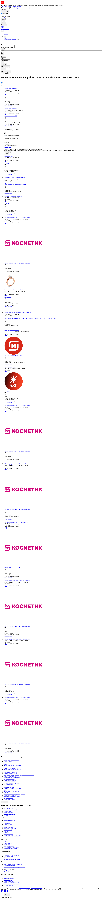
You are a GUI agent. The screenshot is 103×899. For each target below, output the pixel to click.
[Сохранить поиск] (2, 53)
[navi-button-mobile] (2, 31)
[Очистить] (3, 49)
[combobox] (8, 46)
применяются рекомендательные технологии (30, 888)
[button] (2, 26)
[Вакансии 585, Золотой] (53, 309)
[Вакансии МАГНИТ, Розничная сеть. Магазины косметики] (53, 243)
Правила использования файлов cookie (26, 8)
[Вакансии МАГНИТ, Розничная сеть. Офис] (53, 346)
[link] (3, 23)
